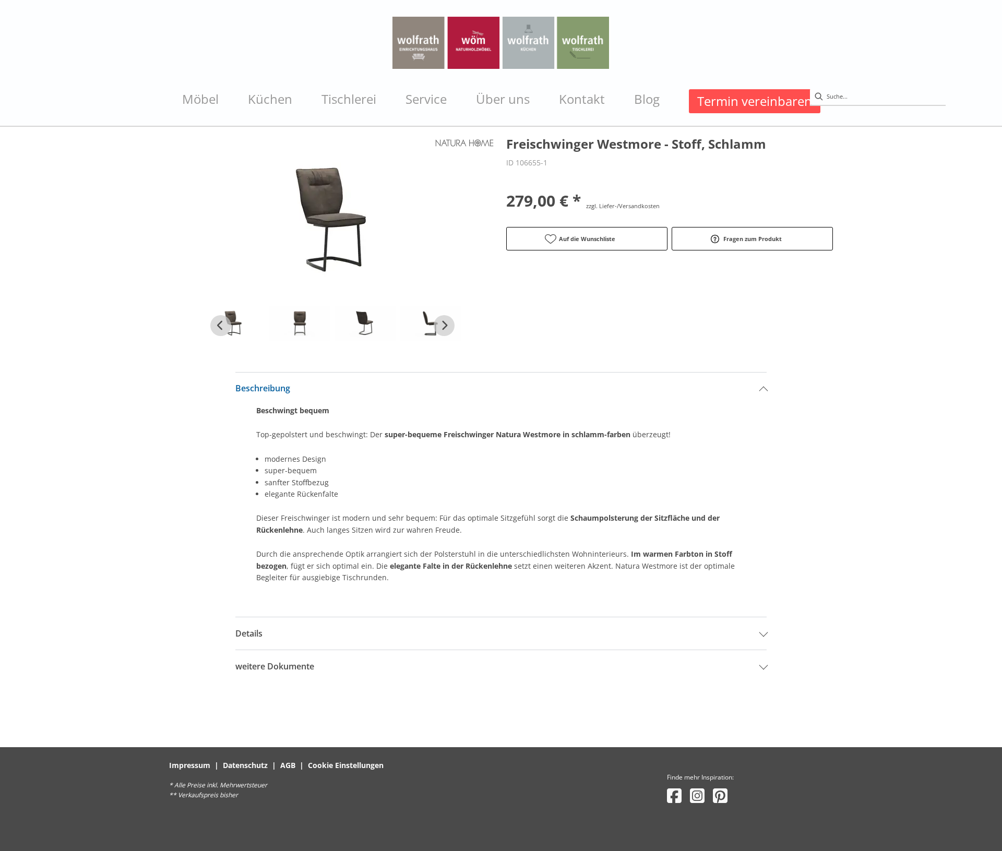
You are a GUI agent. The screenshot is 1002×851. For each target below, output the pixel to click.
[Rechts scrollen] (444, 325)
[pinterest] (720, 795)
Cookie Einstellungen (346, 765)
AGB (287, 765)
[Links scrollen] (220, 325)
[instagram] (697, 795)
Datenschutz (245, 765)
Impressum (189, 765)
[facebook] (674, 795)
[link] (200, 99)
